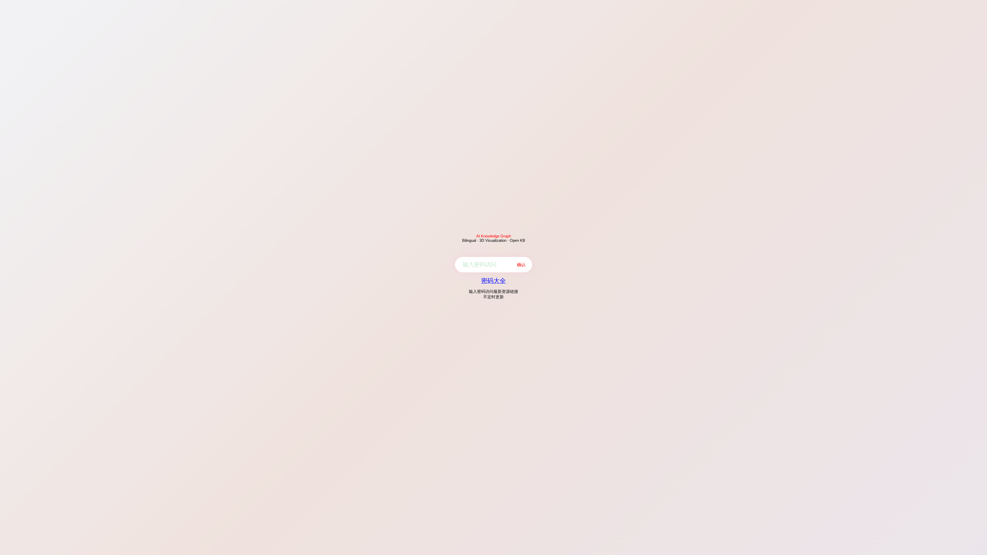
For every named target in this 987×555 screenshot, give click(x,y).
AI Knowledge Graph (493, 236)
